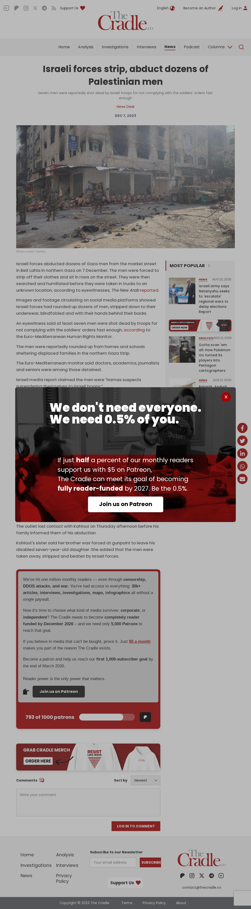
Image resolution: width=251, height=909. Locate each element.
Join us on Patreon (125, 504)
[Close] (226, 397)
